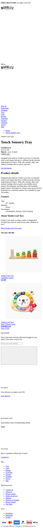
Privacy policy (11, 494)
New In (3, 106)
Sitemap (8, 498)
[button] (21, 8)
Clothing (4, 123)
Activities (4, 119)
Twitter (8, 517)
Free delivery (5, 396)
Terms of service (11, 496)
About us (9, 492)
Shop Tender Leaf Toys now (11, 228)
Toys (2, 112)
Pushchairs (5, 108)
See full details (6, 168)
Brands (3, 116)
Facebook (9, 513)
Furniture (4, 110)
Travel (3, 125)
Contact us (5, 457)
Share (3, 427)
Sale (2, 127)
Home (8, 131)
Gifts (2, 114)
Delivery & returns (12, 500)
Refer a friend (10, 502)
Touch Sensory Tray (13, 133)
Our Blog (9, 504)
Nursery (4, 121)
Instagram (9, 515)
